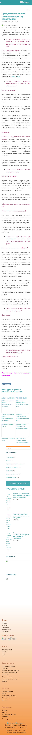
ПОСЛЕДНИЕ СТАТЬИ (15, 489)
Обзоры (4, 652)
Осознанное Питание (12, 474)
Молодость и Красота (12, 467)
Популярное (9, 457)
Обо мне (4, 623)
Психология (5, 675)
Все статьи (5, 632)
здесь (13, 77)
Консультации (6, 629)
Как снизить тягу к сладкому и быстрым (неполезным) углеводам (21, 535)
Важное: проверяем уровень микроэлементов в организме (8, 417)
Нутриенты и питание (8, 666)
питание (14, 21)
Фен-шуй (4, 712)
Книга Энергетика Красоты (10, 679)
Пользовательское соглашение (16, 732)
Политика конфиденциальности (15, 731)
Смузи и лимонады (7, 691)
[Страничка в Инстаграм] (6, 638)
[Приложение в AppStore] (11, 723)
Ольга (8, 21)
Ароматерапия (6, 719)
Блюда (4, 693)
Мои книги (5, 625)
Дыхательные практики (9, 714)
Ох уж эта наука (7, 677)
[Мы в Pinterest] (12, 639)
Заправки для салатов (8, 696)
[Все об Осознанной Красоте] (8, 2)
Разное (8, 460)
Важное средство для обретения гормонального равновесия (21, 495)
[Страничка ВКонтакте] (5, 639)
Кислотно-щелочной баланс (10, 670)
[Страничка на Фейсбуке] (13, 638)
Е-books (4, 681)
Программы (5, 627)
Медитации (5, 716)
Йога (3, 656)
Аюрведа (4, 710)
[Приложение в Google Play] (20, 723)
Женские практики (7, 649)
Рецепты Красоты (11, 477)
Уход (3, 654)
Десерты (4, 700)
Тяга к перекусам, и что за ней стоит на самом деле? (21, 516)
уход (18, 21)
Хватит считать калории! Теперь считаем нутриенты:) (22, 440)
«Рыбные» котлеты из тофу (8, 439)
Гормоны (5, 668)
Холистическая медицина (9, 672)
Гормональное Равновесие (14, 464)
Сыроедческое (6, 698)
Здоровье (9, 470)
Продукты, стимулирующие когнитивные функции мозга (22, 417)
